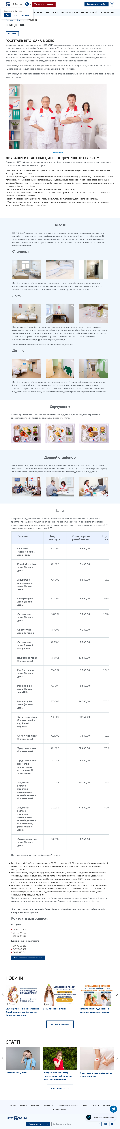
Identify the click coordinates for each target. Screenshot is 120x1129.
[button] (18, 4)
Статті (96, 1105)
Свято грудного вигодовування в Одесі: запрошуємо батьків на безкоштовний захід (22, 1012)
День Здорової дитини (54, 1008)
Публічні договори (60, 1109)
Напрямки (35, 1105)
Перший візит (49, 1105)
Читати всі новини (60, 1024)
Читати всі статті (60, 1088)
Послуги (23, 1105)
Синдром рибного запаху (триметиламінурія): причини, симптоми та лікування (57, 1076)
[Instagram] (105, 1124)
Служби (20, 20)
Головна (9, 20)
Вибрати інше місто (21, 15)
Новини (85, 1105)
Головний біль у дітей (16, 1072)
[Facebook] (99, 1124)
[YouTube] (111, 1124)
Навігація (12, 34)
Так (7, 15)
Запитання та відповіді (68, 1105)
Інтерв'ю (106, 1105)
